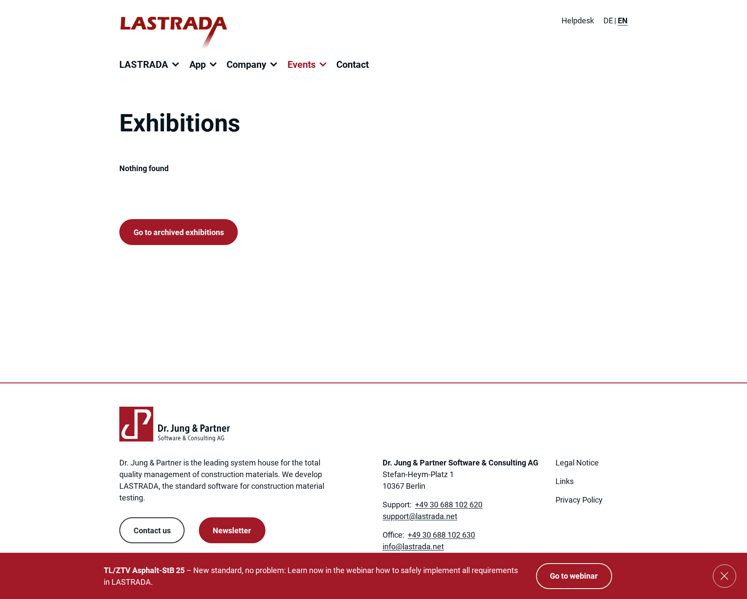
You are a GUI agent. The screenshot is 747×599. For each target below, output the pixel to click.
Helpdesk (578, 20)
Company (246, 64)
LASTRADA (143, 64)
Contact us (152, 530)
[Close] (724, 576)
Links (564, 481)
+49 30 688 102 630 (441, 534)
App (197, 64)
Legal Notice (577, 462)
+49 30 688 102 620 (448, 504)
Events (301, 64)
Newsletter (232, 530)
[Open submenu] (175, 64)
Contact (352, 64)
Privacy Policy (579, 499)
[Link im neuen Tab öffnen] (561, 525)
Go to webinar (574, 575)
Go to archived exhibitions (179, 232)
